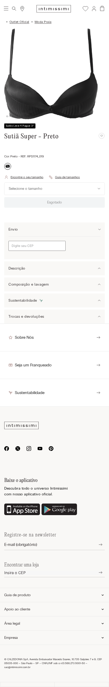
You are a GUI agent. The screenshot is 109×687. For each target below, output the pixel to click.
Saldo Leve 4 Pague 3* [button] (20, 125)
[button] (93, 8)
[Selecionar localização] (22, 8)
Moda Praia (43, 22)
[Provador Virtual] (23, 177)
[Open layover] (96, 544)
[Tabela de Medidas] (64, 177)
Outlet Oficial (19, 22)
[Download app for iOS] (22, 510)
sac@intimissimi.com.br (17, 667)
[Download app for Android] (59, 510)
